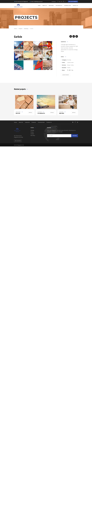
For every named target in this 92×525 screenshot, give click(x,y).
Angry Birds (61, 113)
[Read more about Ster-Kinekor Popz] (46, 102)
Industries (27, 122)
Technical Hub (41, 122)
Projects (20, 28)
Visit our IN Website (73, 1)
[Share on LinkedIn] (72, 70)
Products (34, 122)
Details (30, 112)
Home (15, 28)
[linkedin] (62, 1)
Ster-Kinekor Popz (41, 113)
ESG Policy (33, 135)
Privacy (32, 132)
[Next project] (76, 36)
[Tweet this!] (69, 70)
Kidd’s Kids (18, 113)
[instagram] (64, 1)
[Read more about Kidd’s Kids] (24, 102)
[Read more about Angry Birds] (67, 102)
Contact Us (49, 122)
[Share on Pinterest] (70, 70)
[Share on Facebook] (67, 70)
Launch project (65, 74)
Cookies (32, 133)
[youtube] (60, 1)
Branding (26, 28)
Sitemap (32, 130)
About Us (21, 122)
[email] (66, 1)
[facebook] (58, 1)
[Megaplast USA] (18, 5)
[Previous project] (70, 36)
